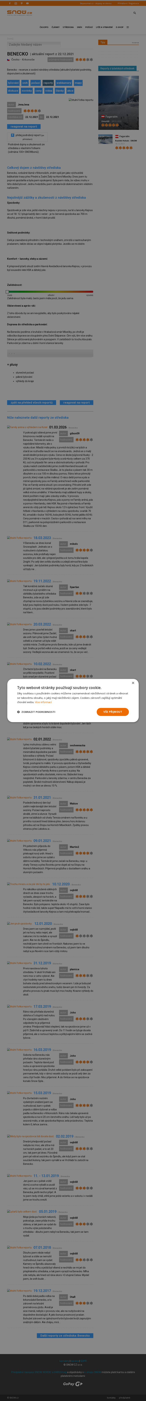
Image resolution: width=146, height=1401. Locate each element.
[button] (36, 712)
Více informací (43, 702)
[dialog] (73, 700)
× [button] (133, 683)
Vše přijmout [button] (112, 711)
